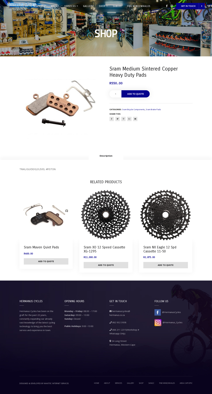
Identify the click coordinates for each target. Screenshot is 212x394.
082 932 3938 (119, 322)
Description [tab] (106, 155)
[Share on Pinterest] (123, 119)
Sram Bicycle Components (133, 109)
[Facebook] (166, 6)
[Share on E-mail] (135, 119)
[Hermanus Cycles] (21, 7)
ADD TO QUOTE (135, 94)
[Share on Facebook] (111, 119)
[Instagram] (172, 6)
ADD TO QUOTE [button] (46, 261)
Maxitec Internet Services (56, 383)
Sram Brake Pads (153, 109)
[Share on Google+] (129, 119)
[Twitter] (117, 119)
